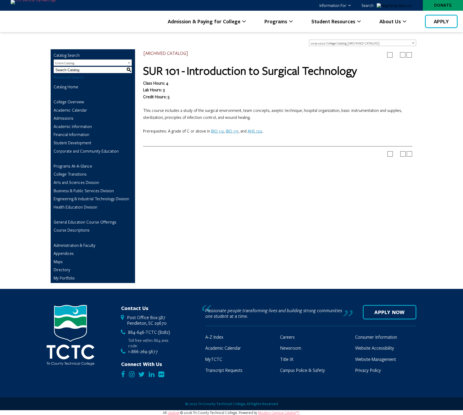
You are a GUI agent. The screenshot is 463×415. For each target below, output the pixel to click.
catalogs (173, 412)
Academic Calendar (70, 110)
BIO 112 (217, 131)
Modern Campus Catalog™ (278, 412)
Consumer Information (376, 337)
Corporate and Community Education (86, 151)
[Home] (70, 335)
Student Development (72, 142)
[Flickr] (161, 375)
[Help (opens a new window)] (409, 55)
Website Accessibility (374, 348)
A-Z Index (214, 337)
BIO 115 (232, 131)
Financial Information (71, 134)
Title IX (286, 359)
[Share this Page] (396, 55)
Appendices (64, 253)
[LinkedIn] (151, 375)
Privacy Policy (368, 370)
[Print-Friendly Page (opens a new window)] (402, 55)
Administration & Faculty (74, 245)
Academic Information (73, 126)
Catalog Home (66, 86)
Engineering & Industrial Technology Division (91, 198)
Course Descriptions (71, 230)
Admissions (63, 118)
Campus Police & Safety (302, 370)
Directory (62, 269)
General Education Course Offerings (85, 222)
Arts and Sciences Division (76, 182)
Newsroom (290, 348)
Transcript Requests (223, 370)
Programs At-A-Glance (73, 166)
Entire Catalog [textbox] (64, 63)
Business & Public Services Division (84, 190)
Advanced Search (69, 77)
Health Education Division (75, 207)
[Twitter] (142, 375)
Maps (58, 261)
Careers (287, 337)
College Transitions (70, 174)
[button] (335, 5)
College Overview (69, 101)
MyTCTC (213, 359)
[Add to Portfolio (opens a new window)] (390, 55)
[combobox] (362, 43)
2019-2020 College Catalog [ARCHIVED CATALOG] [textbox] (345, 43)
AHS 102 (255, 131)
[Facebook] (123, 375)
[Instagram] (132, 375)
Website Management (375, 359)
